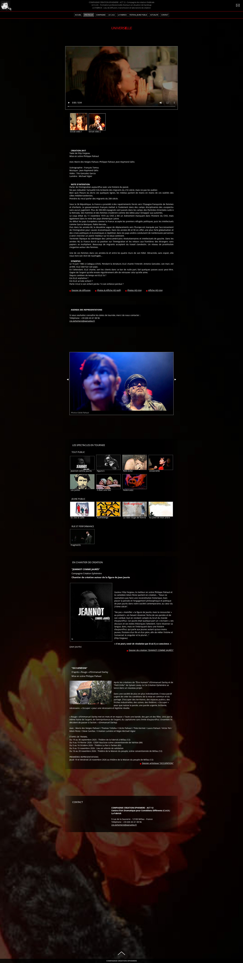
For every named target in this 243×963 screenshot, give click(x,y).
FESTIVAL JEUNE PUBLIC (138, 15)
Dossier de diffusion (81, 290)
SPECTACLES (88, 15)
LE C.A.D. (111, 15)
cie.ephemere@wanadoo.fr (82, 321)
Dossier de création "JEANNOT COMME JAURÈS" (151, 650)
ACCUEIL (78, 15)
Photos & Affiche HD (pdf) (109, 290)
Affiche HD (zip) (155, 290)
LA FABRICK (122, 15)
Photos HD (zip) (134, 290)
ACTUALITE (154, 15)
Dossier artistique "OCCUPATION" (158, 763)
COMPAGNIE (100, 15)
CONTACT (164, 15)
